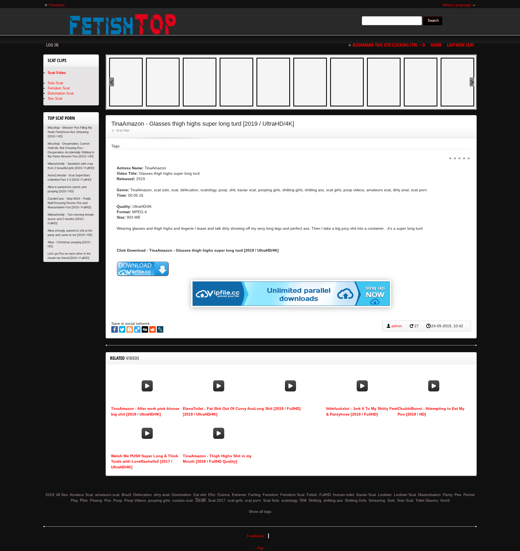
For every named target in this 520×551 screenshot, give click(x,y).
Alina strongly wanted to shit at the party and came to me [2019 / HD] (70, 232)
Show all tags (260, 511)
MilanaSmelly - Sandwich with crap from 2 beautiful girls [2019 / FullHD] (71, 166)
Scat (200, 500)
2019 (50, 494)
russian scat (182, 500)
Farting (254, 494)
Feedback (255, 536)
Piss (84, 500)
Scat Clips (122, 130)
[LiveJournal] (160, 329)
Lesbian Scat (405, 494)
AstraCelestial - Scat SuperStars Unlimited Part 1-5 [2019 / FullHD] (69, 177)
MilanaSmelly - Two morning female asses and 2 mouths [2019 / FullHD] (71, 219)
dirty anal (162, 494)
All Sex (62, 494)
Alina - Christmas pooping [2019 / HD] (69, 244)
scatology (289, 500)
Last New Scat (460, 45)
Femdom (270, 494)
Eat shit (199, 494)
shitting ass (333, 500)
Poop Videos (135, 500)
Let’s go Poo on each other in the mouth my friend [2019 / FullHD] (69, 256)
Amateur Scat (81, 494)
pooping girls (159, 500)
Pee (457, 494)
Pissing (96, 500)
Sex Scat (55, 98)
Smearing (377, 500)
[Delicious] (137, 329)
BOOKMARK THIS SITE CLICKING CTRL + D (389, 45)
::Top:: (260, 548)
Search (433, 20)
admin (396, 326)
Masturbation (429, 494)
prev (111, 81)
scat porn (253, 500)
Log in (52, 45)
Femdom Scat (59, 88)
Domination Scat (61, 93)
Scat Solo (271, 500)
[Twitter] (122, 329)
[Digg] (145, 329)
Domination (181, 494)
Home (436, 45)
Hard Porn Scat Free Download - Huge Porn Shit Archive (123, 24)
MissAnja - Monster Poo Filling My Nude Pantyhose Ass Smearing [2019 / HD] (70, 132)
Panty (447, 494)
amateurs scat (107, 494)
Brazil (126, 494)
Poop (117, 500)
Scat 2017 (216, 500)
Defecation (142, 494)
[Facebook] (114, 329)
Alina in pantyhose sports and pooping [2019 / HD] (67, 189)
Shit (303, 500)
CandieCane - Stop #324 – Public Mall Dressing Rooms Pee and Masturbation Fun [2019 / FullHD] (69, 203)
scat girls (235, 500)
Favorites (54, 6)
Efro (211, 494)
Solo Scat (55, 83)
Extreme (239, 494)
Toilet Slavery (426, 500)
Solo (391, 500)
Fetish (312, 494)
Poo (107, 500)
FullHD (325, 494)
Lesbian (385, 494)
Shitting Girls (355, 500)
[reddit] (152, 329)
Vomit (445, 500)
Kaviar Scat (366, 494)
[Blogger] (129, 329)
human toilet (343, 494)
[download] (143, 268)
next (472, 81)
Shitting (314, 500)
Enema (223, 494)
